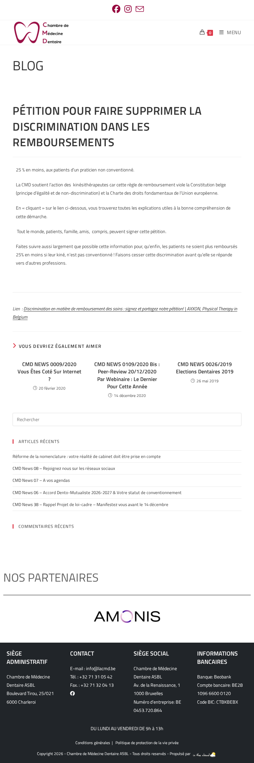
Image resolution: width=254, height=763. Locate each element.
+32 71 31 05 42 (95, 676)
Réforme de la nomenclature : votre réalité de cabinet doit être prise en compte (87, 456)
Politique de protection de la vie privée (147, 742)
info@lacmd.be (100, 668)
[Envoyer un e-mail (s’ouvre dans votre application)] (139, 9)
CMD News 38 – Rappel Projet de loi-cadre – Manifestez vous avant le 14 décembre (90, 504)
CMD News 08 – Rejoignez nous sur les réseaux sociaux (64, 468)
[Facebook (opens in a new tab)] (116, 9)
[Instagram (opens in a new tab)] (128, 9)
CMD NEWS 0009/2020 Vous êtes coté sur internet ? (49, 371)
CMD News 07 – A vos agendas (41, 480)
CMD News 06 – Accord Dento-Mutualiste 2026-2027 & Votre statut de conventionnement (97, 492)
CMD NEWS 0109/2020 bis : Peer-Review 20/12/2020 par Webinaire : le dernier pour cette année (127, 375)
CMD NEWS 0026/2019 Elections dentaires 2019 (204, 367)
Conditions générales (92, 742)
